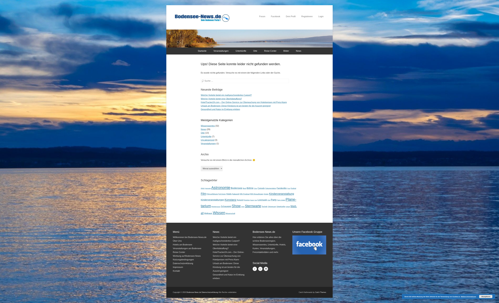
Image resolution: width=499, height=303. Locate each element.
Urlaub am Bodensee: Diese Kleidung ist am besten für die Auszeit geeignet (236, 106)
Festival (293, 188)
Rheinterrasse (215, 206)
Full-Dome (222, 194)
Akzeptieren (485, 296)
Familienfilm (282, 188)
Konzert (240, 200)
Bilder (286, 51)
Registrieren (307, 16)
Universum (272, 207)
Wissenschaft (230, 213)
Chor (255, 188)
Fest (288, 188)
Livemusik (262, 200)
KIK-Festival (245, 194)
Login (321, 16)
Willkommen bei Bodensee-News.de (189, 237)
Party (274, 199)
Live (255, 200)
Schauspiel (226, 206)
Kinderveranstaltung (281, 193)
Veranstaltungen (221, 51)
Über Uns (177, 241)
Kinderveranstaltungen (212, 200)
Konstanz (230, 199)
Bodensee (236, 188)
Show (236, 206)
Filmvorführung (212, 194)
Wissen (219, 212)
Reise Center (270, 51)
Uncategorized (207, 140)
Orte (255, 51)
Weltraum (208, 213)
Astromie (208, 188)
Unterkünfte (241, 51)
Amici (203, 188)
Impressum (178, 267)
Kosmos (247, 200)
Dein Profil (291, 16)
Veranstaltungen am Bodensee (187, 248)
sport (242, 206)
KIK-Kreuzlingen (256, 194)
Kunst (252, 200)
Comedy (261, 188)
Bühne (250, 188)
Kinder (266, 194)
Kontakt (176, 271)
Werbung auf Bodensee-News (187, 256)
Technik (264, 207)
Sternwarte (253, 206)
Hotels (229, 194)
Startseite (202, 51)
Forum (262, 16)
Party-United (281, 200)
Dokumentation (270, 188)
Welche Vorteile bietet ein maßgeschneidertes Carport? (226, 95)
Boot (244, 188)
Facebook (275, 16)
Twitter (260, 269)
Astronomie (220, 188)
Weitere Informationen (468, 297)
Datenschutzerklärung (183, 263)
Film (203, 193)
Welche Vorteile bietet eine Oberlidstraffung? (221, 99)
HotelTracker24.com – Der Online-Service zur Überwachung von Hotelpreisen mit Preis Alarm (244, 102)
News (298, 51)
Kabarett (235, 194)
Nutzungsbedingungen (183, 260)
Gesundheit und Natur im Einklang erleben (220, 109)
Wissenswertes (208, 126)
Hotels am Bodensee (182, 245)
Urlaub (288, 206)
